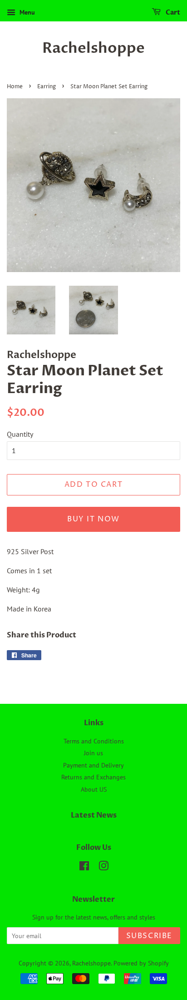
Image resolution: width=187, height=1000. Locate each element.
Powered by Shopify (141, 963)
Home (15, 87)
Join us (93, 753)
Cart (172, 12)
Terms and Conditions (94, 741)
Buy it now (93, 519)
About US (94, 789)
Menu (26, 12)
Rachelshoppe (93, 48)
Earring (46, 87)
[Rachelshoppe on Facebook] (84, 868)
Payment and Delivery (93, 765)
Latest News (94, 815)
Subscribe (149, 936)
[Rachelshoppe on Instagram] (103, 868)
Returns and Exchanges (93, 777)
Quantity (20, 434)
